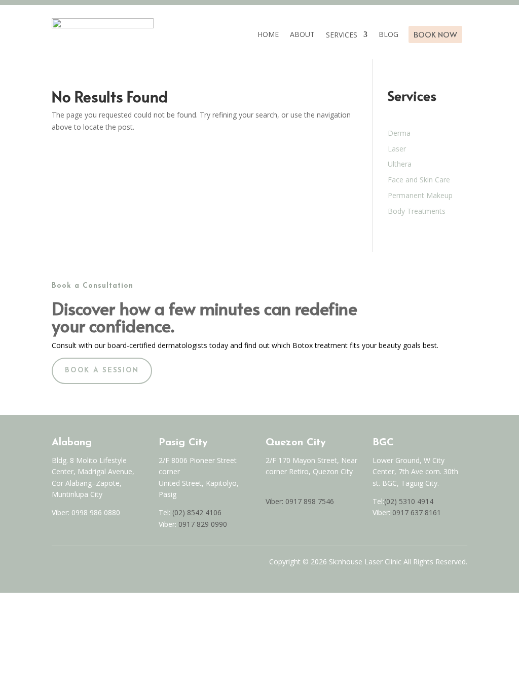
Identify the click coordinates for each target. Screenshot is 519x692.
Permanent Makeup (420, 195)
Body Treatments (417, 211)
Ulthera (400, 164)
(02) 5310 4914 (408, 501)
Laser (397, 148)
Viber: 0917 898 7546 (300, 501)
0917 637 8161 (416, 512)
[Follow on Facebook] (56, 564)
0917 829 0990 (201, 524)
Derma (399, 133)
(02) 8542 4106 (196, 512)
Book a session (102, 370)
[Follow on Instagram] (77, 564)
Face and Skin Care (419, 179)
